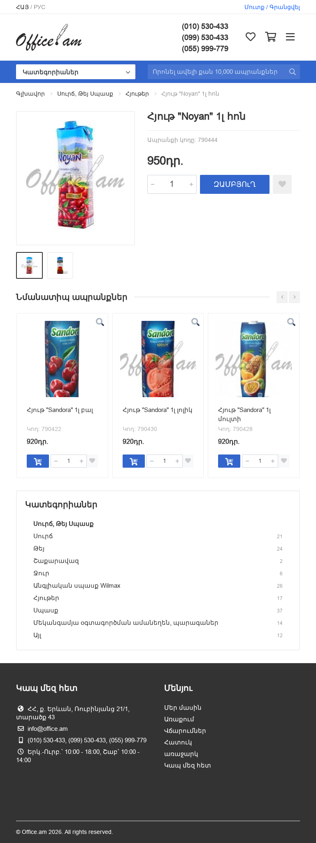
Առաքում (179, 719)
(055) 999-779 (205, 48)
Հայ (22, 7)
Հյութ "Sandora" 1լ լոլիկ (158, 409)
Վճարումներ (185, 730)
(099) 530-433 (205, 37)
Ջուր (41, 573)
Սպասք (45, 610)
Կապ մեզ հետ (187, 765)
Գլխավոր (30, 93)
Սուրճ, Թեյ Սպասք (85, 93)
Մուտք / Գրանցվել (272, 7)
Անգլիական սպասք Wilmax (77, 585)
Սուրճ (43, 535)
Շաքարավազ (56, 560)
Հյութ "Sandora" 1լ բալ (60, 409)
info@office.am (48, 728)
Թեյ (38, 548)
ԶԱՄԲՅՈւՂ (235, 184)
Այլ (37, 634)
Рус (39, 7)
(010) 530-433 (205, 26)
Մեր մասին (183, 707)
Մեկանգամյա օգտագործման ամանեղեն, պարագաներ (125, 622)
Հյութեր (137, 93)
